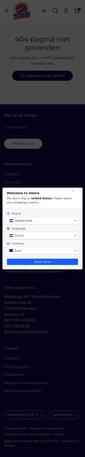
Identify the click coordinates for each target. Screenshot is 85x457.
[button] (42, 220)
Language (19, 228)
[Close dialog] (73, 191)
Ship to (16, 213)
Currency (18, 243)
